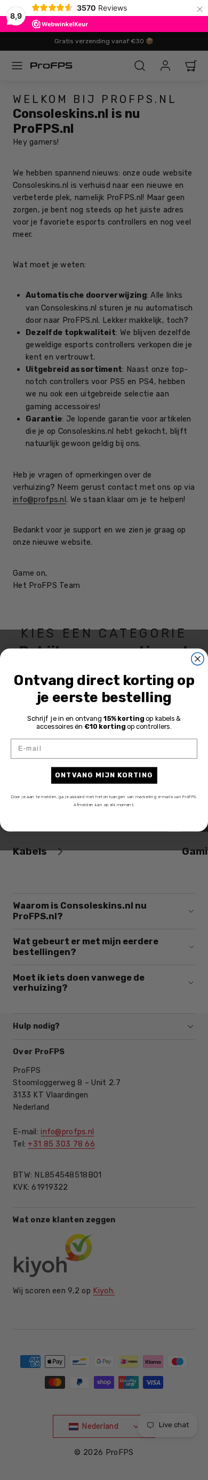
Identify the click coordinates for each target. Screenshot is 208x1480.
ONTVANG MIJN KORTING (104, 775)
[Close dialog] (197, 659)
